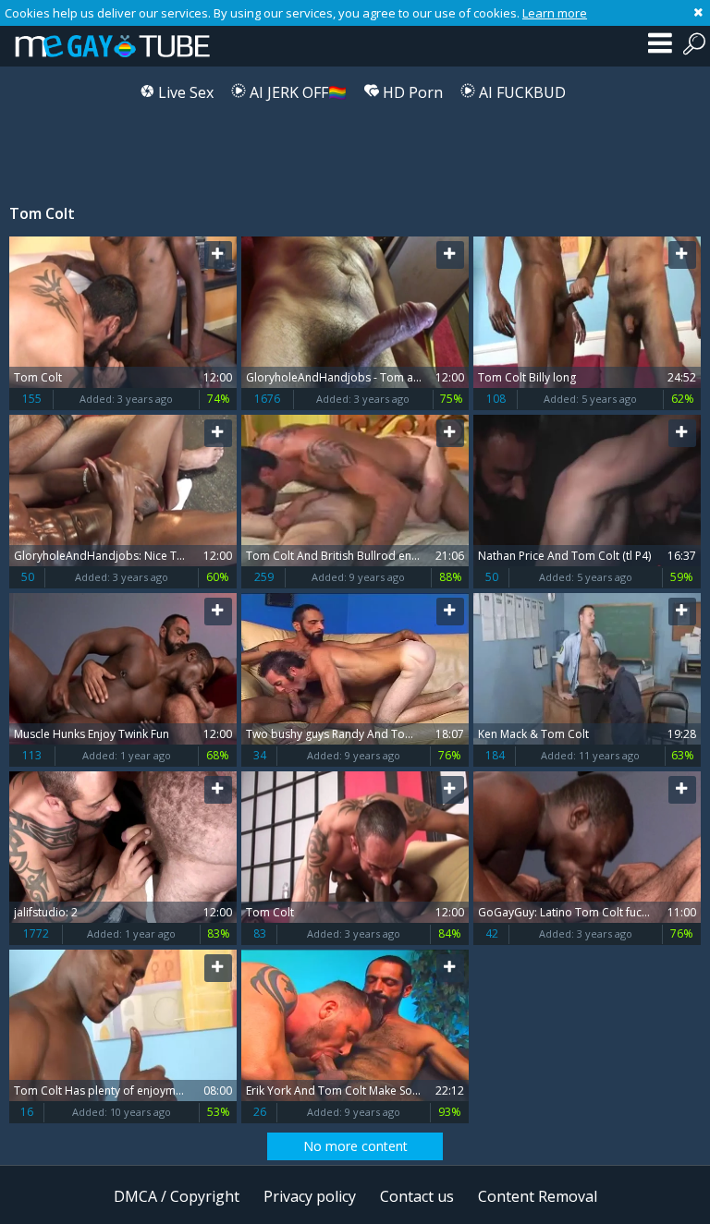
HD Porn (411, 92)
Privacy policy (309, 1196)
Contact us (417, 1196)
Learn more (554, 13)
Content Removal (537, 1196)
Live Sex (184, 92)
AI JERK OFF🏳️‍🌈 (296, 92)
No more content (355, 1146)
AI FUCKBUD (520, 92)
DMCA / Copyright (176, 1196)
